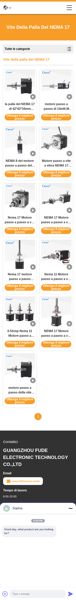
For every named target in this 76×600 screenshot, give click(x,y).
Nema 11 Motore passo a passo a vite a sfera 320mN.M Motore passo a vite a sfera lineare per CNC (56, 277)
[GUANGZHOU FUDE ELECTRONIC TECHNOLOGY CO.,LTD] (39, 7)
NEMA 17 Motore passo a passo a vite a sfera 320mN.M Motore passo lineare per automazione (56, 333)
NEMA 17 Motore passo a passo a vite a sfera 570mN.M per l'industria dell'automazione (56, 220)
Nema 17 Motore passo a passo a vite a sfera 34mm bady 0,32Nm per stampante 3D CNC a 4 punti (20, 220)
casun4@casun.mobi (26, 481)
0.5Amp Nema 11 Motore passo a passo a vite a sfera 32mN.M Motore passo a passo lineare (20, 333)
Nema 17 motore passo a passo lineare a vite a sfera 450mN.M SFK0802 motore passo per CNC (19, 277)
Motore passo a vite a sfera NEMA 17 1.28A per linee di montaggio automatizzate (56, 163)
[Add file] (5, 594)
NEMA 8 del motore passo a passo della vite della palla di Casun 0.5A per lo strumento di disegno (19, 163)
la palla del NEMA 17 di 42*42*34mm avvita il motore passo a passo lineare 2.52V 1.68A (20, 106)
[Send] (70, 594)
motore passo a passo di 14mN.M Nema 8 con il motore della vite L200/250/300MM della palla (56, 106)
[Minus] (70, 508)
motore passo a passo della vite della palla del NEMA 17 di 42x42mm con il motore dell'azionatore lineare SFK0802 (20, 390)
